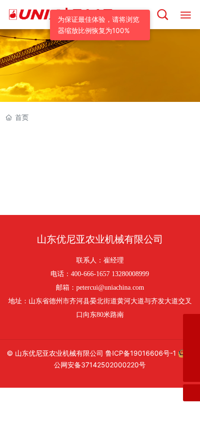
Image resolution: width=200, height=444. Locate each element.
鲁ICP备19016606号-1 (140, 353)
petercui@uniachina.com (110, 287)
